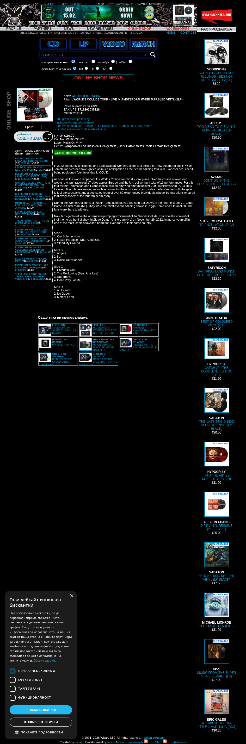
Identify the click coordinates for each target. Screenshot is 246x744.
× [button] (71, 596)
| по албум (103, 62)
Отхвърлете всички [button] (41, 722)
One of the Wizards (130, 742)
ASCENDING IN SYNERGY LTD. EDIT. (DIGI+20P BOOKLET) (104, 329)
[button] (41, 732)
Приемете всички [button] (40, 710)
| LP (91, 69)
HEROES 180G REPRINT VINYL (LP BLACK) (216, 562)
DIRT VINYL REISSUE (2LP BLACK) (216, 512)
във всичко (61, 62)
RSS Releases (177, 742)
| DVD (103, 69)
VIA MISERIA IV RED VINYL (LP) (144, 329)
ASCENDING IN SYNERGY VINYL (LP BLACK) (64, 329)
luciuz (78, 742)
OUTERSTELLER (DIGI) (216, 610)
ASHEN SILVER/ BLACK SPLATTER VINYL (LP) (103, 344)
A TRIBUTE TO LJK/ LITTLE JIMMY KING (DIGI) (216, 709)
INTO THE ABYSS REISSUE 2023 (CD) (216, 462)
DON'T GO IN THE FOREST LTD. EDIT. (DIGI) (216, 167)
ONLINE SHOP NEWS (98, 77)
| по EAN (121, 62)
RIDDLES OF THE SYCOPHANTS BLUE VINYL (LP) (138, 344)
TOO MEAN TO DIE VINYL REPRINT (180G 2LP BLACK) (216, 115)
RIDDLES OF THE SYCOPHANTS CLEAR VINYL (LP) (55, 359)
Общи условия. (45, 660)
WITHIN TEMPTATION (86, 96)
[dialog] (41, 665)
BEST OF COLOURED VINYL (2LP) (217, 308)
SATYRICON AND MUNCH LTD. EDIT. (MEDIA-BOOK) (216, 258)
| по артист (83, 62)
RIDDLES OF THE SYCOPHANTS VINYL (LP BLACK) (98, 359)
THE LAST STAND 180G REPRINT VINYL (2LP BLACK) (216, 410)
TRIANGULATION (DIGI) (216, 212)
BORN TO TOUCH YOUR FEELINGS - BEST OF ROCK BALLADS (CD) (216, 61)
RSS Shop (155, 742)
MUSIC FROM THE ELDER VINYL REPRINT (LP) (216, 659)
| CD (80, 69)
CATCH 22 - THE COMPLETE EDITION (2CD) (216, 358)
